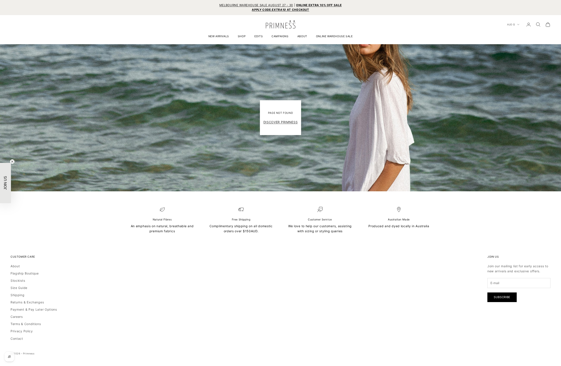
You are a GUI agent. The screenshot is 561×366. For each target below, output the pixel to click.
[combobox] (218, 195)
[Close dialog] (352, 126)
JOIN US (242, 226)
